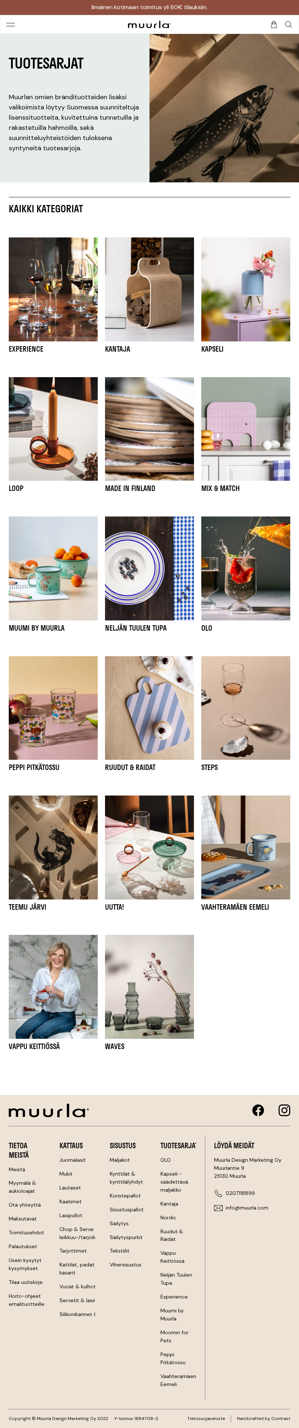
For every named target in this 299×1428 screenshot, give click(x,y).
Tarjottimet (73, 1250)
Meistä (17, 1169)
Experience (174, 1296)
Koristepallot (125, 1195)
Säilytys (119, 1223)
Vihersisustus (125, 1264)
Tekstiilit (119, 1250)
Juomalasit (72, 1160)
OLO (165, 1160)
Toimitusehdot (26, 1232)
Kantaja (169, 1203)
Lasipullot (70, 1215)
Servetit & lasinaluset (85, 1300)
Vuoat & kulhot (77, 1286)
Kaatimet (70, 1201)
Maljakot (120, 1160)
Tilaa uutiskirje (26, 1282)
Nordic (168, 1217)
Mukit (66, 1173)
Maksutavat (23, 1218)
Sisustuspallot (127, 1209)
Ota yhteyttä (25, 1204)
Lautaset (70, 1187)
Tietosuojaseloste (206, 1418)
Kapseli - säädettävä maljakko (174, 1181)
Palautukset (23, 1246)
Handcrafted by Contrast (263, 1418)
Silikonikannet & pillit (84, 1314)
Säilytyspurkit (126, 1237)
